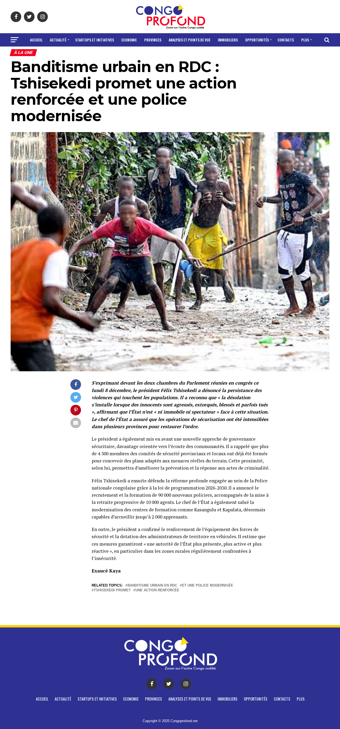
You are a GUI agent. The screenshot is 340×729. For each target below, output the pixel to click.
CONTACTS (286, 40)
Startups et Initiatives (94, 40)
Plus (305, 40)
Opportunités (257, 40)
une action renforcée (157, 590)
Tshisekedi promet (112, 590)
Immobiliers (228, 40)
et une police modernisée (207, 585)
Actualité (58, 40)
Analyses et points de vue (189, 40)
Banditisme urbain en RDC (152, 585)
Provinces (152, 40)
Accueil (36, 40)
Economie (129, 40)
